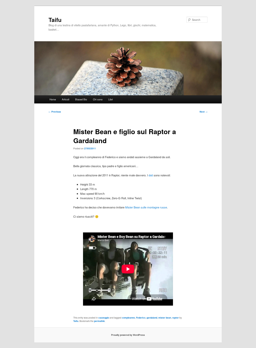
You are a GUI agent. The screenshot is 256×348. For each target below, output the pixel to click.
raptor (175, 317)
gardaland (152, 317)
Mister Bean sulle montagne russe (146, 207)
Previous (55, 111)
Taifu (55, 20)
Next (203, 111)
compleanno (128, 317)
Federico (140, 317)
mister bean (164, 317)
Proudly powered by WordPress (128, 335)
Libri (110, 99)
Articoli (65, 99)
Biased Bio (81, 99)
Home (52, 99)
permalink (99, 321)
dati (151, 175)
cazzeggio (103, 317)
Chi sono (98, 99)
